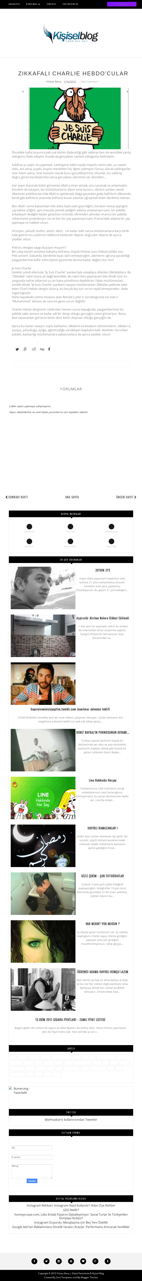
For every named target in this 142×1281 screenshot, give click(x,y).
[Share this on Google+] (24, 349)
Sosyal (84, 1068)
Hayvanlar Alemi (105, 1056)
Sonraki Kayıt (18, 497)
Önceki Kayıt (125, 497)
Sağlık (51, 1068)
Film (92, 1056)
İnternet (28, 1062)
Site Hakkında (71, 1068)
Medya (96, 1062)
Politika (30, 1068)
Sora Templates (64, 1277)
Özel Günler (17, 1068)
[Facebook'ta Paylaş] (48, 349)
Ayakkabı (33, 1056)
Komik (68, 1062)
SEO (59, 1068)
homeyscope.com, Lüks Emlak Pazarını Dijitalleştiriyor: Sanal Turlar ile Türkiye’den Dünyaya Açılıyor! (71, 1216)
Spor (111, 1068)
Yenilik (48, 1074)
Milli (106, 1062)
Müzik (114, 1062)
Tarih (119, 1068)
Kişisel (58, 1062)
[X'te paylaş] (15, 349)
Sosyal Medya (98, 1068)
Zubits (57, 1074)
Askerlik (22, 1056)
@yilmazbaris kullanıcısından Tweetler (71, 1120)
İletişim (121, 1056)
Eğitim (77, 1056)
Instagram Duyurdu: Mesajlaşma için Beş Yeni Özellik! (71, 1222)
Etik (85, 1056)
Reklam (40, 1068)
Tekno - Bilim (17, 1074)
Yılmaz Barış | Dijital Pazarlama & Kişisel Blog (80, 1273)
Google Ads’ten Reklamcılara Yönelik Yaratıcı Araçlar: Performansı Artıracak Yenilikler (71, 1227)
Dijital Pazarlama (61, 1056)
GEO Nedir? (71, 1210)
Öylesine (124, 1062)
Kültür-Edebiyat (82, 1062)
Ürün (30, 1074)
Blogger (46, 1056)
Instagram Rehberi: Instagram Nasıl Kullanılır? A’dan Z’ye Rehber (71, 1205)
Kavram (48, 1062)
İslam (38, 1062)
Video (38, 1074)
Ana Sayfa (72, 497)
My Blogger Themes (87, 1277)
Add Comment (89, 81)
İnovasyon (16, 1062)
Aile (13, 1056)
